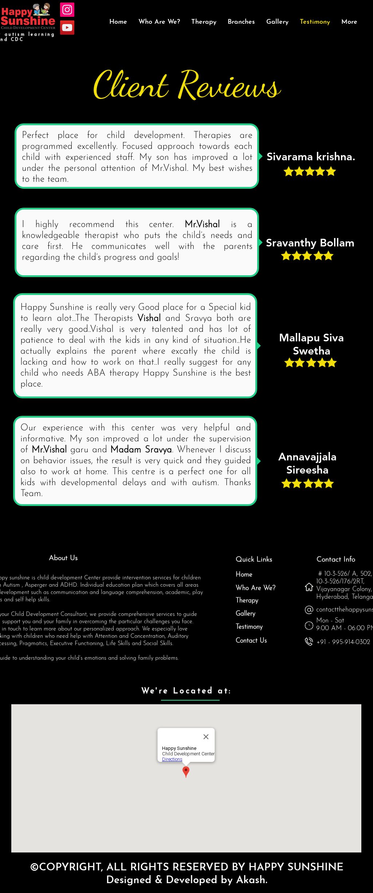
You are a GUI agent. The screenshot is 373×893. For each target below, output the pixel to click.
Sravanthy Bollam (310, 242)
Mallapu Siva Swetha (311, 344)
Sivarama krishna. (311, 156)
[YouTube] (67, 27)
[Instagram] (67, 10)
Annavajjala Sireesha (307, 463)
